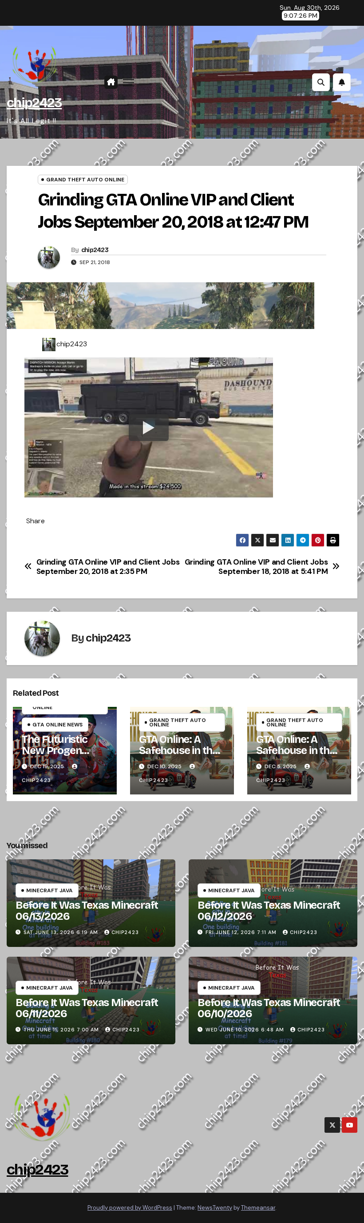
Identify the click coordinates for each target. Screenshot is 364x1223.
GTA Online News (57, 724)
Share (35, 521)
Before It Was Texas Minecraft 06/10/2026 (269, 1008)
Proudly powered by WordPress (129, 1207)
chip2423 (34, 103)
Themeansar (258, 1207)
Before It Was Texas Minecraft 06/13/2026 (87, 910)
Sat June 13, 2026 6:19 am (61, 932)
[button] (321, 82)
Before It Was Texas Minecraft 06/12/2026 (269, 910)
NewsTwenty (215, 1207)
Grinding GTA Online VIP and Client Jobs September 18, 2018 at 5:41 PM (256, 566)
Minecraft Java (49, 890)
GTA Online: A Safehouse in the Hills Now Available (178, 756)
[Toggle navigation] (128, 82)
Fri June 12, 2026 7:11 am (241, 932)
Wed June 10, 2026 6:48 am (245, 1030)
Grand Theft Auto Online (85, 179)
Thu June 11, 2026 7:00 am (61, 1030)
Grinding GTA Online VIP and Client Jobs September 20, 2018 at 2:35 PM (108, 566)
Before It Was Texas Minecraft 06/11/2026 (87, 1008)
